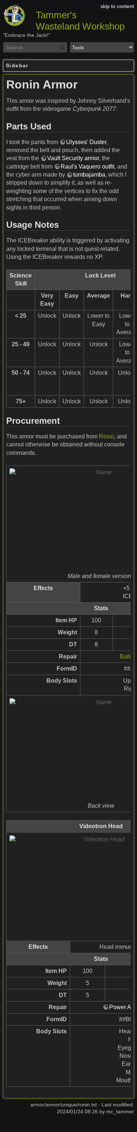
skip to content (117, 6)
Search (63, 47)
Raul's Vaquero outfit (87, 166)
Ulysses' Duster (86, 142)
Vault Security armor (73, 158)
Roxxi (106, 436)
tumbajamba (89, 174)
